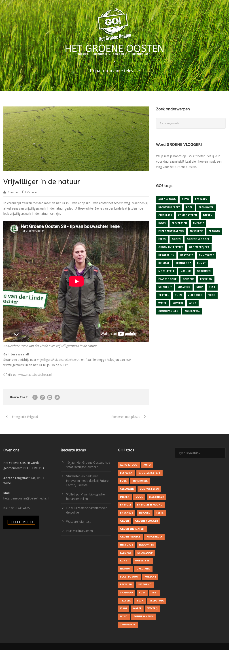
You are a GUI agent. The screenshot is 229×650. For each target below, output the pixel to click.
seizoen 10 (140, 53)
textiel (163, 295)
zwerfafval (192, 311)
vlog (211, 295)
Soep (199, 287)
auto (185, 199)
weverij (178, 303)
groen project (199, 247)
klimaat (164, 263)
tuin (178, 295)
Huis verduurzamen (79, 531)
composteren (187, 215)
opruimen (204, 271)
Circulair (32, 192)
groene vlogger (198, 239)
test (212, 287)
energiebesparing (171, 231)
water (162, 303)
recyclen (206, 279)
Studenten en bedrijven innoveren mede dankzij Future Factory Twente (87, 480)
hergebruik (166, 255)
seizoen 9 (120, 53)
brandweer (206, 207)
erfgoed (214, 231)
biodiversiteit (169, 207)
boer (189, 207)
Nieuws (83, 53)
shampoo (184, 287)
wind (192, 303)
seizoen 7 (165, 287)
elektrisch (179, 223)
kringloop (183, 263)
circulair (165, 215)
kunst (201, 263)
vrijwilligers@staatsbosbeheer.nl (58, 359)
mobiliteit (166, 271)
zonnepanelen (168, 311)
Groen (176, 239)
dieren (207, 215)
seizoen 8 (100, 53)
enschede (196, 231)
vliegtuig (195, 295)
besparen (201, 199)
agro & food (167, 199)
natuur (185, 271)
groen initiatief (170, 247)
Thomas (13, 192)
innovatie (206, 255)
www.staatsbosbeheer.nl (35, 374)
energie (198, 223)
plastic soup (167, 279)
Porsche (188, 279)
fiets (162, 239)
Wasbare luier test (78, 521)
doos (162, 223)
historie (186, 255)
